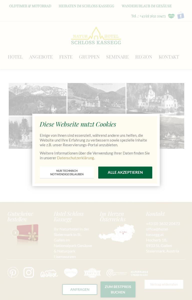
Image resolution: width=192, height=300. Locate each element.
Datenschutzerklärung (75, 158)
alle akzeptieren (125, 172)
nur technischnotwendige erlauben (67, 172)
